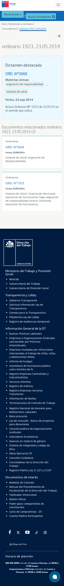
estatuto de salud (16, 91)
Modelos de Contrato (21, 482)
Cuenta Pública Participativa (26, 516)
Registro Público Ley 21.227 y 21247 (30, 470)
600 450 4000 (12, 562)
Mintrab (14, 279)
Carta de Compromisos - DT (25, 511)
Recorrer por (12, 14)
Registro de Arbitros (21, 386)
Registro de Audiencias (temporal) (29, 321)
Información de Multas (22, 398)
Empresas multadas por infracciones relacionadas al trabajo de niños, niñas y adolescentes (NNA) (32, 353)
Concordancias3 (10, 28)
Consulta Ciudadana (21, 457)
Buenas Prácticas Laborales (25, 333)
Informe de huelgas (21, 361)
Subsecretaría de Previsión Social (29, 288)
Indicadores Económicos (23, 436)
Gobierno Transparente (23, 300)
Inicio (4, 23)
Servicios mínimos (20, 381)
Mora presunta (18, 416)
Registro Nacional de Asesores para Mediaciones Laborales (30, 410)
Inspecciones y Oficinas (21, 569)
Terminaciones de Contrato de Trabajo (32, 403)
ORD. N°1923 (15, 183)
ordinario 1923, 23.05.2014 (33, 28)
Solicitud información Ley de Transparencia (26, 306)
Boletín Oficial (17, 499)
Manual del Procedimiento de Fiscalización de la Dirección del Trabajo (33, 488)
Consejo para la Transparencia (27, 312)
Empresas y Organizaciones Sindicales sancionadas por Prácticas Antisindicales (32, 341)
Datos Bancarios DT (20, 453)
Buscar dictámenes (40, 16)
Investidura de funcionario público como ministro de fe (29, 367)
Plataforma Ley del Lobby (24, 317)
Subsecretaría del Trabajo (24, 283)
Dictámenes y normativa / (21, 23)
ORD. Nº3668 (16, 73)
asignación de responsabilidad (24, 84)
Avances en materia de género (27, 441)
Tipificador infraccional (23, 494)
